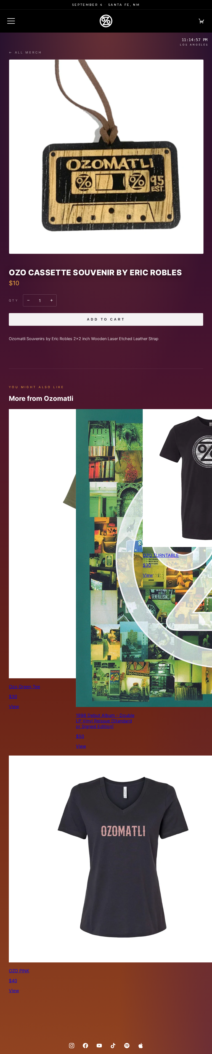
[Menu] (11, 21)
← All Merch (25, 52)
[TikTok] (113, 1045)
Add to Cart (106, 319)
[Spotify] (126, 1045)
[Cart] (201, 21)
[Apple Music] (140, 1045)
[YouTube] (99, 1045)
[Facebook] (85, 1045)
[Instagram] (71, 1045)
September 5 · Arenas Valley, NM (106, 5)
